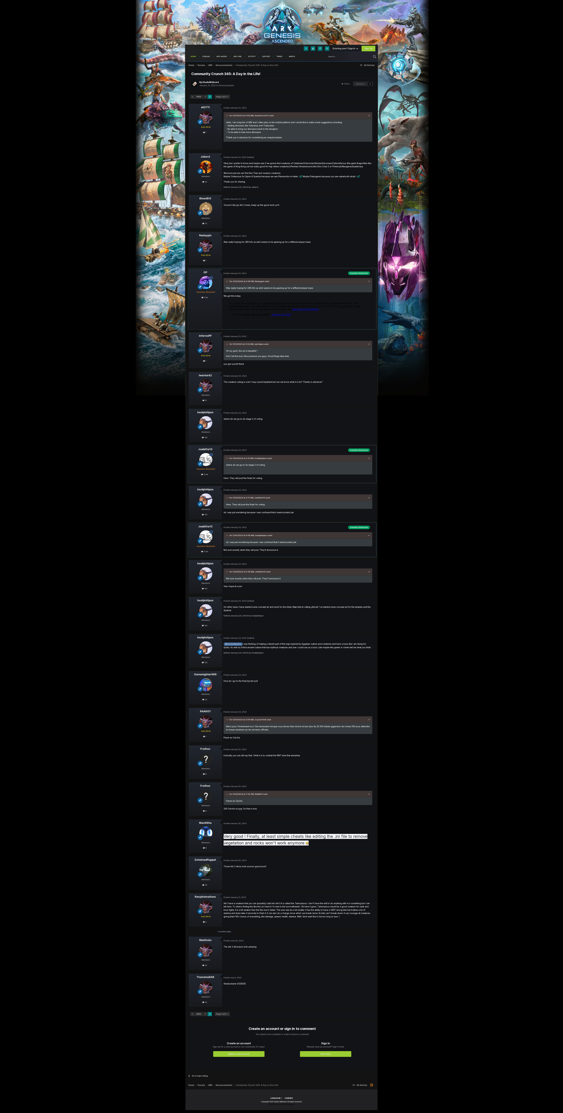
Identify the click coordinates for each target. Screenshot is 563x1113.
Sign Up (368, 48)
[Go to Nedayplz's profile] (205, 245)
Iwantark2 (205, 375)
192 (205, 437)
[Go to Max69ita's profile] (205, 833)
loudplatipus (205, 412)
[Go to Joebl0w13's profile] (205, 459)
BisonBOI (205, 198)
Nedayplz (205, 235)
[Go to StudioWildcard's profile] (194, 84)
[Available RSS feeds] (372, 1085)
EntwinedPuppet (205, 859)
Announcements (226, 85)
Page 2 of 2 (221, 97)
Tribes (279, 56)
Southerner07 (262, 115)
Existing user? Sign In (344, 48)
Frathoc (205, 748)
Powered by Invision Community (281, 1104)
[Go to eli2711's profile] (205, 117)
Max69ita (205, 822)
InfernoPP (205, 335)
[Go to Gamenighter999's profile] (205, 684)
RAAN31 (205, 711)
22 (205, 1002)
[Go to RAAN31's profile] (205, 721)
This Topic (363, 56)
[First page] (192, 97)
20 (205, 965)
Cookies (289, 1098)
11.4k (205, 297)
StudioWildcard (210, 82)
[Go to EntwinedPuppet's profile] (205, 870)
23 (205, 699)
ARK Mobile (221, 56)
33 (205, 223)
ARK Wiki (237, 56)
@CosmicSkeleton (233, 644)
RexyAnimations (205, 896)
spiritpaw (259, 344)
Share (346, 84)
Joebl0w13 (205, 449)
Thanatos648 (205, 977)
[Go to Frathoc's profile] (205, 759)
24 (205, 182)
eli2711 (205, 107)
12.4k (205, 474)
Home (193, 56)
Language (275, 1098)
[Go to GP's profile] (205, 282)
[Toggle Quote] (227, 115)
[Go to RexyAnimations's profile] (205, 907)
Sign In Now (325, 1054)
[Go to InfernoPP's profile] (205, 346)
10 (205, 400)
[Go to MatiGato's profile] (205, 950)
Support (266, 56)
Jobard (205, 156)
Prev (198, 97)
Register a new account (239, 1054)
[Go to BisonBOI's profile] (205, 208)
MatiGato (205, 940)
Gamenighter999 (205, 674)
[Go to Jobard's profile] (205, 167)
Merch (292, 56)
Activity (252, 56)
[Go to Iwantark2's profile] (205, 385)
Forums (206, 56)
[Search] (374, 56)
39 (205, 885)
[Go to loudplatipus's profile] (205, 422)
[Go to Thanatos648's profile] (205, 987)
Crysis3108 (260, 719)
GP (205, 272)
